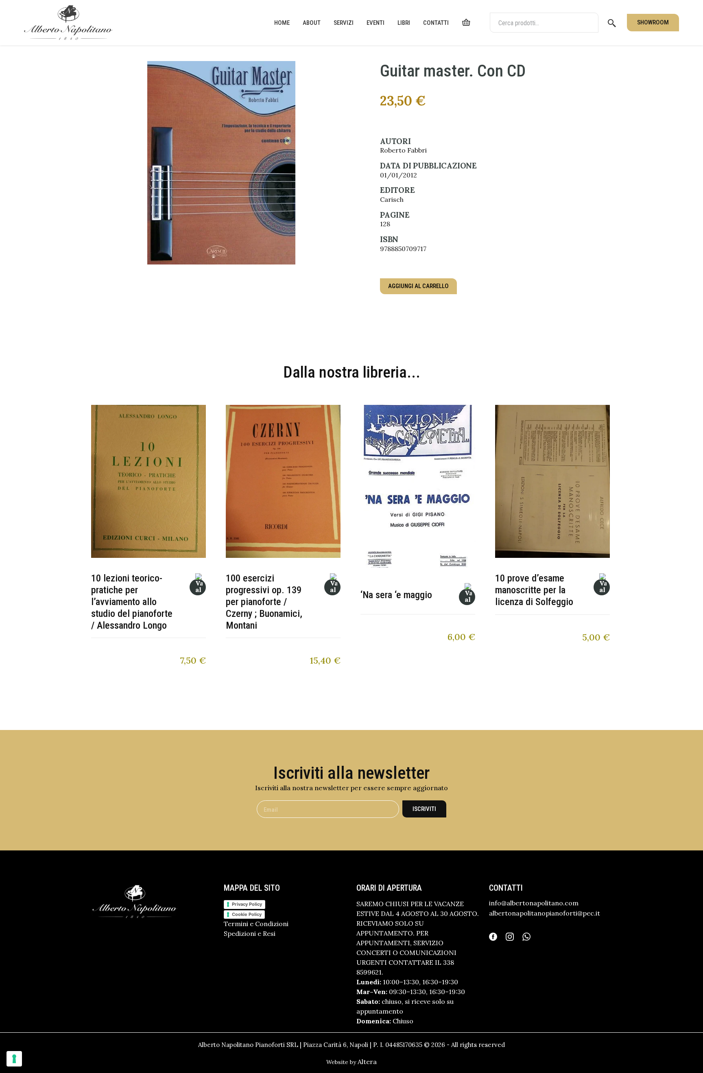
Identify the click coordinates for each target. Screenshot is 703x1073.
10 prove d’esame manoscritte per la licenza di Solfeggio (534, 590)
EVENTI (375, 22)
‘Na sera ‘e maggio (396, 595)
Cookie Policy (247, 914)
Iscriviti (424, 809)
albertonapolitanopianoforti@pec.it (544, 913)
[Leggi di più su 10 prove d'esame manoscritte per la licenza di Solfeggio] (602, 587)
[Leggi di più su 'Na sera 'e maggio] (467, 597)
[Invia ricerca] (612, 22)
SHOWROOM (653, 22)
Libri (403, 22)
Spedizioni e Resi (249, 933)
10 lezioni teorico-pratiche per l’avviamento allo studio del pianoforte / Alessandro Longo (131, 602)
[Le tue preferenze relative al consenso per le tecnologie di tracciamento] (14, 1058)
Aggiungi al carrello (418, 286)
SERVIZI (344, 22)
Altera (367, 1062)
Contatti (436, 22)
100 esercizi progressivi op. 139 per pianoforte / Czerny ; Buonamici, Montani (264, 602)
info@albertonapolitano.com (534, 903)
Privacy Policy (247, 904)
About (312, 22)
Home (282, 22)
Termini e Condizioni (256, 924)
